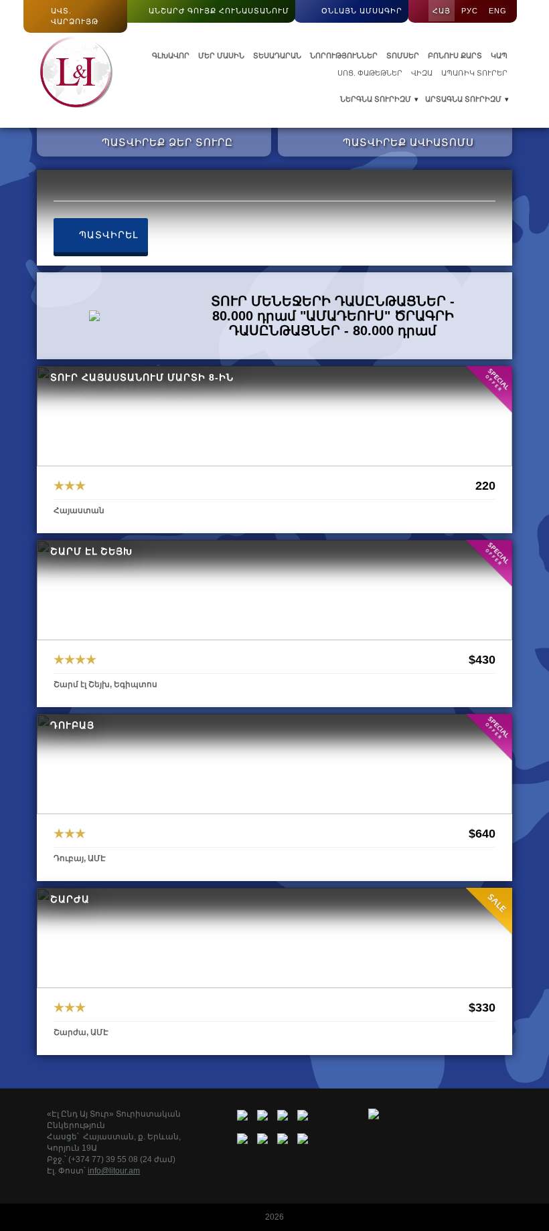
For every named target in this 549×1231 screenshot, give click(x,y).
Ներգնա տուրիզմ (375, 99)
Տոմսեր (402, 56)
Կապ (499, 56)
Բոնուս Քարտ (455, 56)
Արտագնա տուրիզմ (463, 99)
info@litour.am (114, 1170)
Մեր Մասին (221, 56)
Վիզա (422, 73)
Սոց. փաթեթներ (369, 73)
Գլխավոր (170, 56)
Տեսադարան (277, 56)
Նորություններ (344, 56)
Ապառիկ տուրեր (474, 73)
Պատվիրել (107, 234)
